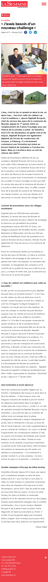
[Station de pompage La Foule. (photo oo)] (35, 97)
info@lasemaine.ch (8, 569)
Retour (6, 15)
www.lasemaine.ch (8, 575)
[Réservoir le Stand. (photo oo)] (12, 97)
